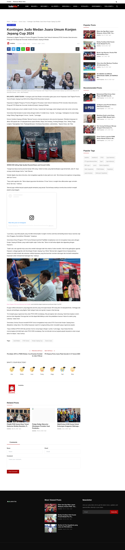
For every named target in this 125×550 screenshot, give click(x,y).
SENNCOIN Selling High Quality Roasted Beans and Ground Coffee (28, 165)
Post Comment (13, 471)
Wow (72, 374)
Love (32, 374)
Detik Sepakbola (89, 169)
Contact (9, 1)
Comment (10, 456)
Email (46, 448)
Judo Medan (16, 340)
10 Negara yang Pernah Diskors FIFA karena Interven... (106, 105)
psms (94, 165)
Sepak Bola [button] (65, 6)
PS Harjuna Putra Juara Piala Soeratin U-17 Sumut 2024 (62, 354)
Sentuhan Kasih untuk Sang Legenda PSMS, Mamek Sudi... (106, 116)
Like (12, 374)
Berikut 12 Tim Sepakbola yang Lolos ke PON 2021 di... (68, 526)
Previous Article (37, 350)
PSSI (102, 157)
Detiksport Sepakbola (101, 173)
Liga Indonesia (110, 157)
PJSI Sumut (26, 340)
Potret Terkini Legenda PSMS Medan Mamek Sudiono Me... (106, 137)
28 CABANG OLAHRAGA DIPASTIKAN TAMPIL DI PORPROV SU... (107, 75)
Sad (62, 374)
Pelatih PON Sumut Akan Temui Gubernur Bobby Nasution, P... (18, 425)
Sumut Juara (22, 21)
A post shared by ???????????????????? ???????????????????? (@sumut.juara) (33, 225)
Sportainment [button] (96, 6)
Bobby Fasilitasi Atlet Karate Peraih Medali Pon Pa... (105, 42)
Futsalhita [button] (84, 6)
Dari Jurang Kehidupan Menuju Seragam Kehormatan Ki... (106, 127)
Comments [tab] (13, 442)
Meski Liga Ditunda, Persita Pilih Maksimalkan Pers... (107, 53)
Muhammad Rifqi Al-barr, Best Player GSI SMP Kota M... (106, 95)
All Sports (14, 21)
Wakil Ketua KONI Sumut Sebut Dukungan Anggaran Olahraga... (68, 425)
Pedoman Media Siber (19, 1)
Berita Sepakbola (104, 165)
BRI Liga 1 (87, 165)
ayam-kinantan (88, 173)
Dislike (22, 374)
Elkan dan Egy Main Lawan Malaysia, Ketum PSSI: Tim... (105, 32)
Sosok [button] (75, 6)
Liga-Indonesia (110, 161)
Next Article (49, 350)
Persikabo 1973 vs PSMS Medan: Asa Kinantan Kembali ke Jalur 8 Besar (24, 355)
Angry (52, 374)
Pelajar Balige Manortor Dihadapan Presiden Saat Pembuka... (41, 426)
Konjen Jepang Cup (37, 340)
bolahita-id (94, 157)
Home (27, 6)
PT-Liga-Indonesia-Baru (91, 161)
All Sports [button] (54, 6)
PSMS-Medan (100, 169)
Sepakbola (110, 169)
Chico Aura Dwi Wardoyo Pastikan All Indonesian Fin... (107, 64)
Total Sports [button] (108, 6)
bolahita (21, 385)
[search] (117, 6)
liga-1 (101, 161)
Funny (42, 374)
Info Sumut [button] (44, 6)
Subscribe (114, 512)
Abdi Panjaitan (100, 79)
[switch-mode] (116, 1)
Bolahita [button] (34, 6)
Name (8, 448)
